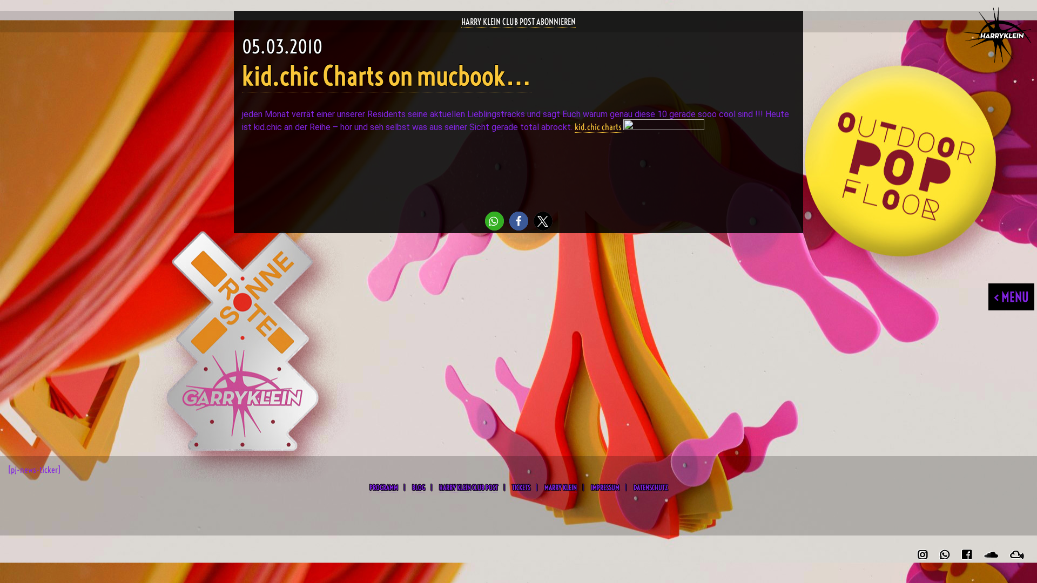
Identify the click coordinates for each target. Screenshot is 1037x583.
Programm (383, 487)
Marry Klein (560, 487)
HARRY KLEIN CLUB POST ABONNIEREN (518, 21)
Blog (418, 487)
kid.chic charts (599, 126)
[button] (494, 221)
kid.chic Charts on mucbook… (386, 76)
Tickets (521, 487)
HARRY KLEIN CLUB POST (468, 487)
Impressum (605, 487)
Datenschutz (651, 487)
